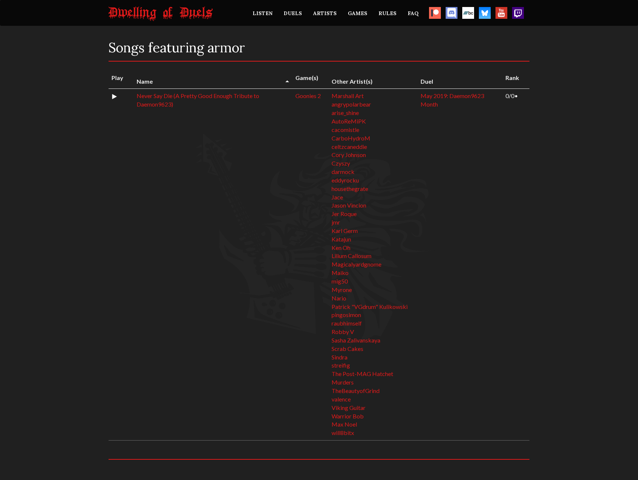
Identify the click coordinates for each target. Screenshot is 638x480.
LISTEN (262, 13)
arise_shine (345, 112)
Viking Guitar (349, 407)
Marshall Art (348, 95)
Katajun (341, 239)
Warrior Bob (348, 416)
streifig (341, 365)
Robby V (343, 331)
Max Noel (344, 424)
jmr (336, 222)
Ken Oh (341, 247)
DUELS (293, 13)
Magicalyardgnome (356, 264)
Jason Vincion (349, 205)
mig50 (340, 281)
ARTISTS (325, 13)
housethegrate (350, 188)
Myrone (342, 289)
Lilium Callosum (351, 255)
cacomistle (345, 129)
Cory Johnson (349, 154)
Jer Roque (344, 213)
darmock (343, 171)
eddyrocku (345, 180)
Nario (339, 298)
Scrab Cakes (347, 348)
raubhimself (347, 323)
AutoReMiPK (349, 121)
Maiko (340, 272)
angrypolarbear (351, 104)
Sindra (339, 357)
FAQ (413, 13)
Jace (337, 197)
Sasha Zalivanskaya (356, 340)
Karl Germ (345, 230)
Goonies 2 (308, 95)
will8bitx (343, 432)
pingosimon (346, 314)
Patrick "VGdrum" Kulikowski (370, 306)
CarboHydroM (351, 138)
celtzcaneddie (349, 146)
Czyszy (341, 163)
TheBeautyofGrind (356, 390)
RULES (387, 13)
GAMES (357, 13)
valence (341, 399)
